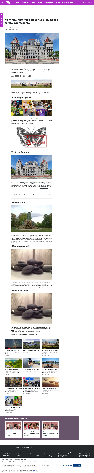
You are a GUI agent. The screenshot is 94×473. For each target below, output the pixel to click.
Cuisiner (33, 2)
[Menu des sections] (3, 2)
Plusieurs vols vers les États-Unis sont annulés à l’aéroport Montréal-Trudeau (31, 390)
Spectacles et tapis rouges (8, 456)
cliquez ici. (35, 470)
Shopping (40, 2)
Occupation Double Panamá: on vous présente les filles (31, 433)
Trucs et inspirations (34, 455)
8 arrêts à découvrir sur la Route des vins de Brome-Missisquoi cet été (12, 409)
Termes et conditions (83, 456)
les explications (44, 188)
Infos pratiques (61, 456)
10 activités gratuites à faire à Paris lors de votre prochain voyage (50, 352)
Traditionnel (18, 453)
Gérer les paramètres (67, 465)
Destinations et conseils (11, 16)
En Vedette (16, 2)
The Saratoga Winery (31, 284)
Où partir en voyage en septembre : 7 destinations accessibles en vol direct (12, 371)
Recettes (32, 453)
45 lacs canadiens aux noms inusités (31, 351)
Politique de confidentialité (84, 453)
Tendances (58, 2)
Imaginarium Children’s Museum (20, 120)
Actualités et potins (6, 453)
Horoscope (25, 2)
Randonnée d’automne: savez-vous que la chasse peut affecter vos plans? (13, 390)
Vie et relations (49, 2)
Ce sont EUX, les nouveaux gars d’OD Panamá (11, 433)
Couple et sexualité (48, 456)
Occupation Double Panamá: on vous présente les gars (50, 433)
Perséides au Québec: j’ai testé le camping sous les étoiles (12, 352)
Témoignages (47, 455)
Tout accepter (77, 465)
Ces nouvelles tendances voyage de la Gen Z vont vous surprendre (50, 390)
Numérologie (19, 456)
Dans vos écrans (5, 455)
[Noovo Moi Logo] (8, 2)
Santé (45, 453)
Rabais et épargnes (62, 455)
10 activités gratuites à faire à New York (27, 334)
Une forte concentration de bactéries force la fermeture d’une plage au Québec (50, 371)
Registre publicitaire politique (85, 455)
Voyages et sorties (68, 2)
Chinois (18, 455)
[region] (47, 465)
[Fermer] (92, 465)
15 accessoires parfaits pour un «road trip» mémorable (31, 370)
